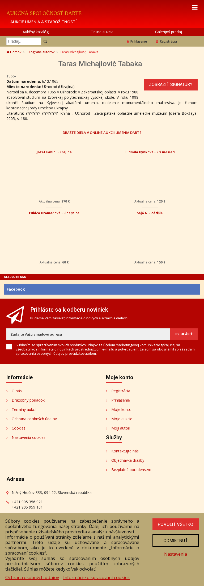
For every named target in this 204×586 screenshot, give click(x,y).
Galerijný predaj (168, 31)
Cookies (19, 428)
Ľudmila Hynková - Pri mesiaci (150, 152)
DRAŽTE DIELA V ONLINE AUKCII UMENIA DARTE (102, 132)
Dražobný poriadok (28, 400)
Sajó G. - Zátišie (150, 213)
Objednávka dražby (127, 460)
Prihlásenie (138, 41)
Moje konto (121, 409)
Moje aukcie (121, 418)
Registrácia (168, 41)
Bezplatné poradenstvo (131, 469)
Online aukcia (102, 31)
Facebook (16, 289)
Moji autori (120, 428)
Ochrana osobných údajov (34, 418)
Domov (15, 52)
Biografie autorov (41, 52)
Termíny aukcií (24, 409)
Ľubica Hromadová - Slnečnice (54, 213)
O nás (17, 390)
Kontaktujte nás (125, 450)
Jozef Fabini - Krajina (54, 152)
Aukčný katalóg (36, 31)
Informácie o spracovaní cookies (96, 577)
